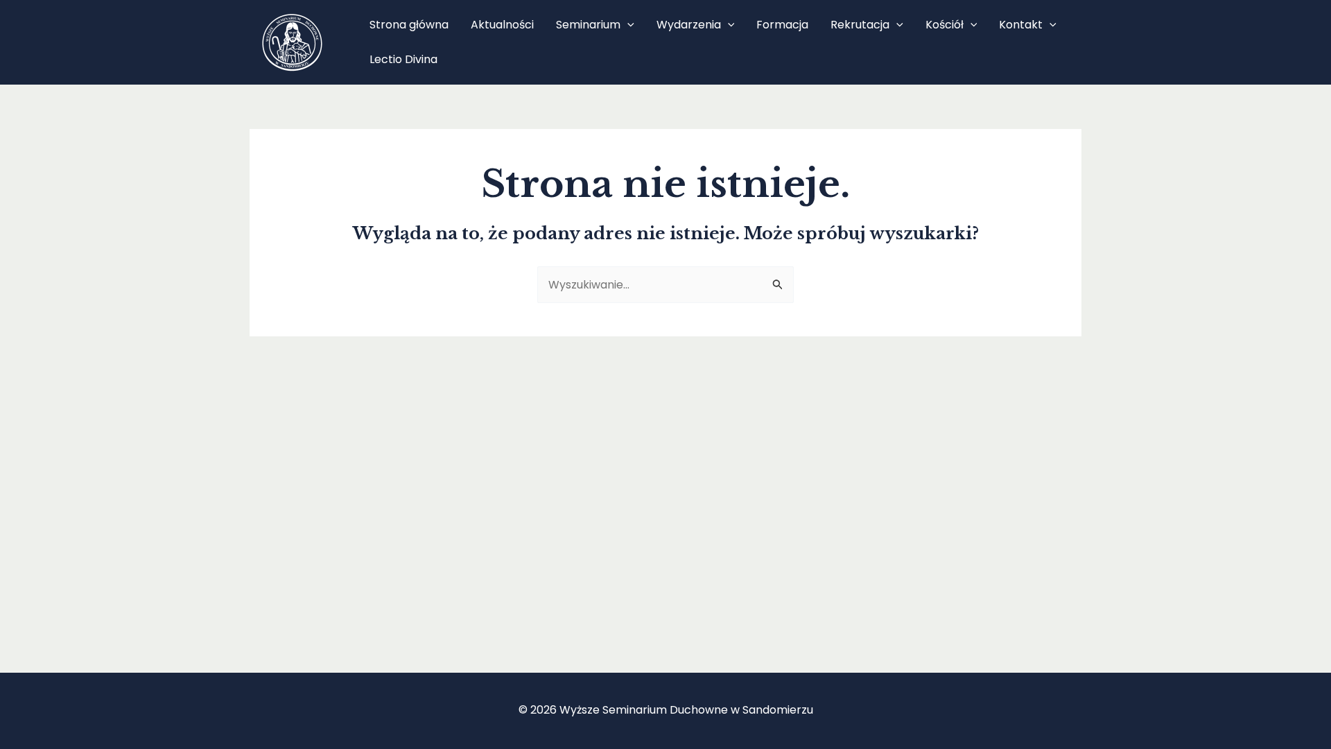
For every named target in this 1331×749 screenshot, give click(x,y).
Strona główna (409, 25)
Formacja (782, 25)
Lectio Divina (403, 59)
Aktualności (502, 25)
